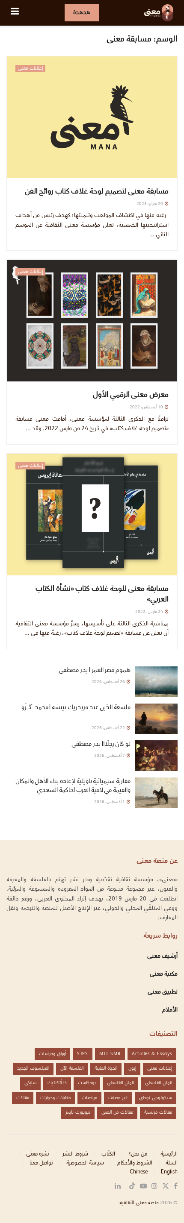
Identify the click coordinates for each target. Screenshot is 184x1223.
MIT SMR (110, 1054)
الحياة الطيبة (106, 1068)
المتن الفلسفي (158, 1083)
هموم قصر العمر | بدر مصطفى (95, 670)
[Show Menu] (15, 13)
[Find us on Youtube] (143, 1187)
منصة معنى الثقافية (139, 1203)
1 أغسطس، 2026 (110, 802)
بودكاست (87, 1083)
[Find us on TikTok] (132, 1187)
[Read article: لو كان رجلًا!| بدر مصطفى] (156, 755)
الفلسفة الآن (71, 1068)
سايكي (30, 1083)
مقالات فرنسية (158, 1112)
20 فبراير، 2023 (150, 204)
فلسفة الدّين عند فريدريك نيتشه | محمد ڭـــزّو (76, 712)
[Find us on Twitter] (165, 1187)
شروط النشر (75, 1154)
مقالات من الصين (117, 1112)
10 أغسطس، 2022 (147, 407)
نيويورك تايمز (77, 1112)
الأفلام (170, 1010)
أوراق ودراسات (52, 1054)
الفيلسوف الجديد (33, 1068)
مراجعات (89, 1098)
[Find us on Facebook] (176, 1187)
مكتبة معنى (164, 974)
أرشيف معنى (162, 956)
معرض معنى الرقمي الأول (131, 395)
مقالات (22, 1098)
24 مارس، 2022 (149, 612)
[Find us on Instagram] (154, 1187)
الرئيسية (169, 1154)
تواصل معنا (41, 1163)
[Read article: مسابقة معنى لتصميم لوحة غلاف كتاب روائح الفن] (92, 117)
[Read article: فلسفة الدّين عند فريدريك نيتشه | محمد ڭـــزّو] (156, 719)
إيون (132, 1068)
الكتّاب (108, 1154)
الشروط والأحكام (134, 1163)
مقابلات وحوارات (55, 1098)
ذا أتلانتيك (57, 1083)
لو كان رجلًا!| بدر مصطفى (101, 744)
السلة (172, 1163)
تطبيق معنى (163, 992)
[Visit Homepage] (158, 12)
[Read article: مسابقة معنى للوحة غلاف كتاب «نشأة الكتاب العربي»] (92, 514)
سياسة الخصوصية (85, 1163)
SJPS (82, 1054)
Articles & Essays (152, 1054)
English (169, 1172)
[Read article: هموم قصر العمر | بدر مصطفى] (156, 681)
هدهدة (81, 12)
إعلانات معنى (30, 68)
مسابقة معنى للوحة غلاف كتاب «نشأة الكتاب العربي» (102, 595)
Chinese (139, 1172)
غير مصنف (118, 1098)
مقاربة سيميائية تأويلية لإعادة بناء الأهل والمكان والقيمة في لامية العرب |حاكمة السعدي (73, 786)
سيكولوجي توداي (155, 1098)
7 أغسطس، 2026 (110, 756)
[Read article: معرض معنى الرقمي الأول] (92, 320)
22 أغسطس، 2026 (109, 728)
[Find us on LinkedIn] (118, 1187)
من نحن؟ (137, 1154)
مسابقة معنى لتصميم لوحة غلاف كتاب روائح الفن (97, 192)
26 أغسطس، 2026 (109, 682)
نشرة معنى (37, 1154)
